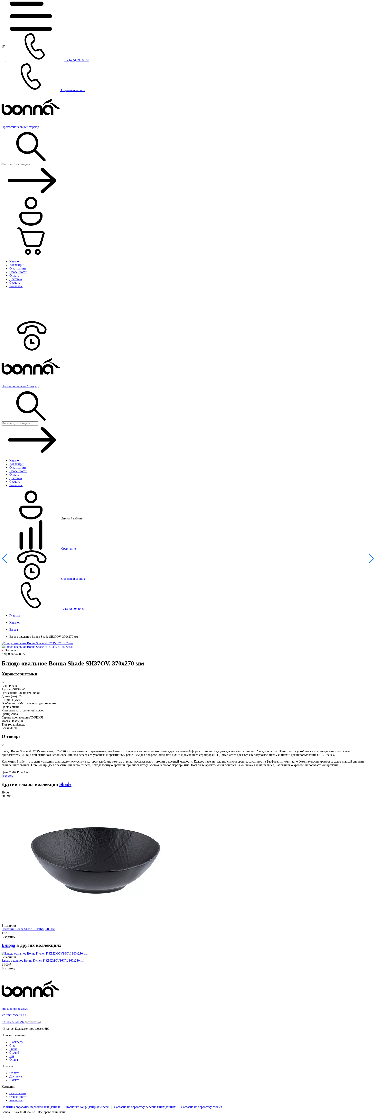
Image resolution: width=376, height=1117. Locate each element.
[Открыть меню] (31, 30)
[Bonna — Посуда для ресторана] (31, 1002)
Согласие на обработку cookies (201, 1107)
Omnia (13, 1059)
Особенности (18, 1096)
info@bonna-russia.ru (15, 1008)
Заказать (7, 776)
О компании (17, 1093)
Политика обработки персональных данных (31, 1107)
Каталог (14, 622)
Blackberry (16, 1042)
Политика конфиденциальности (87, 1107)
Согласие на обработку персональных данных (145, 1107)
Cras (12, 1045)
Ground (14, 1052)
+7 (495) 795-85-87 (14, 1015)
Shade (65, 784)
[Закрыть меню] (31, 319)
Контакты (16, 1100)
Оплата (14, 1073)
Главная (14, 615)
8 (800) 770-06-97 (21, 1022)
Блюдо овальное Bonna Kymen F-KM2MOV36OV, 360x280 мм (43, 960)
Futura (13, 1049)
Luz (11, 1056)
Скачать (14, 1080)
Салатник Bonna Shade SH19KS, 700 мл (28, 929)
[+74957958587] (31, 349)
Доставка (15, 1076)
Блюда (13, 629)
